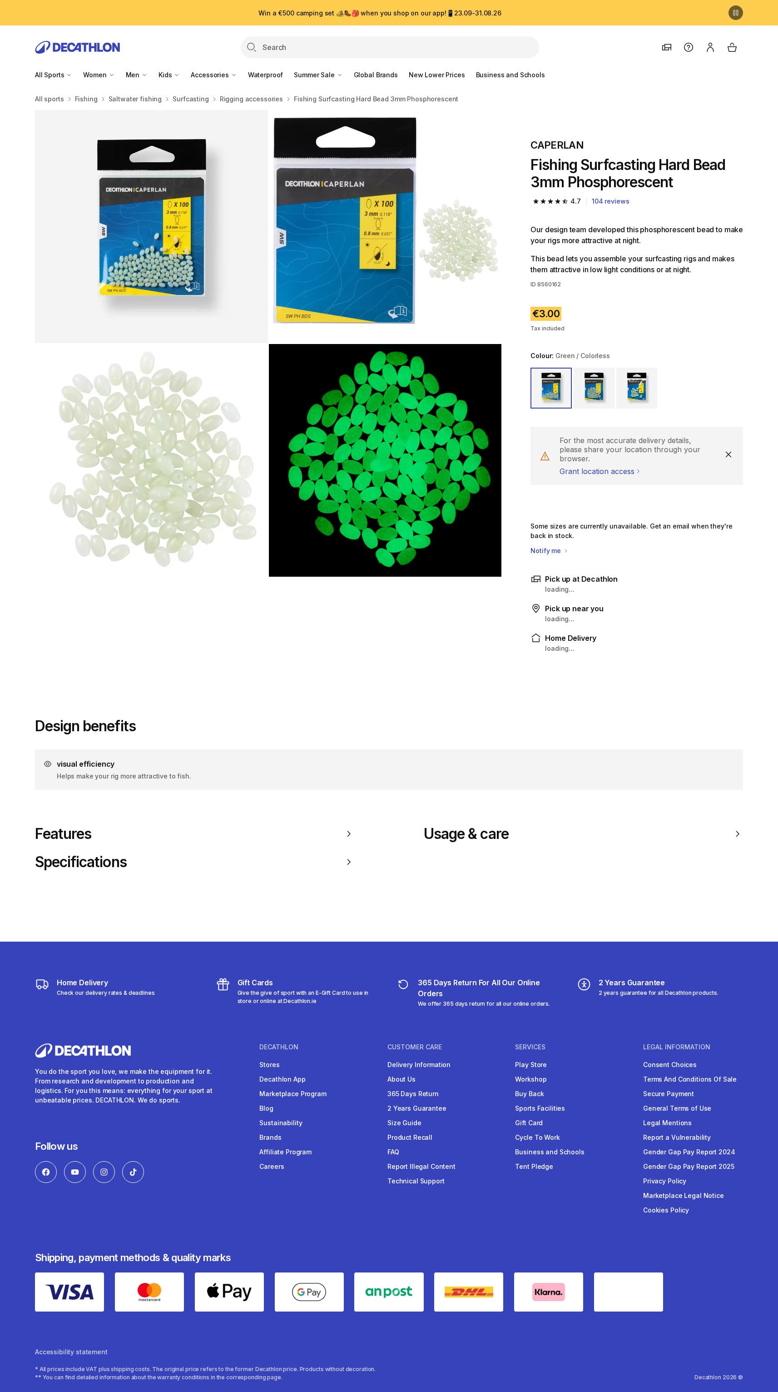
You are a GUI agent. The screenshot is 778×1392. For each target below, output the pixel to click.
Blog (266, 1108)
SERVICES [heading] (530, 1047)
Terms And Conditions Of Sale (690, 1079)
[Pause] (735, 12)
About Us (401, 1079)
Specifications (81, 862)
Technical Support (416, 1181)
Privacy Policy (664, 1181)
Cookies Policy (666, 1210)
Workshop (530, 1079)
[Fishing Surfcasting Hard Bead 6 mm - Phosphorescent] (151, 226)
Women (95, 75)
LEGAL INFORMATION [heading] (676, 1047)
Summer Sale (315, 75)
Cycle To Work (537, 1137)
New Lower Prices (437, 75)
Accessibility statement (71, 1352)
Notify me (546, 550)
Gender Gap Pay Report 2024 (689, 1152)
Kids (166, 75)
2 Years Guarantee (416, 1108)
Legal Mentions (667, 1123)
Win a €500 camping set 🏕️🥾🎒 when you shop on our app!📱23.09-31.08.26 (379, 13)
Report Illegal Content (421, 1166)
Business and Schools (510, 75)
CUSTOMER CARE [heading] (414, 1047)
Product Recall (409, 1137)
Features (63, 834)
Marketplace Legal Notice (683, 1195)
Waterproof (265, 75)
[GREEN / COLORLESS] (550, 388)
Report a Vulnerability (677, 1137)
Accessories (210, 75)
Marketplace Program (292, 1094)
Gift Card (529, 1123)
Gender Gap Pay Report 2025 (688, 1166)
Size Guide (404, 1123)
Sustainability (280, 1123)
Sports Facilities (540, 1108)
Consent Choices (670, 1064)
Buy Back (529, 1094)
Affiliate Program (285, 1152)
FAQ (393, 1152)
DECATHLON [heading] (278, 1047)
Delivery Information (419, 1064)
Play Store (531, 1064)
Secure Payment (668, 1094)
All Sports (50, 75)
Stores (269, 1064)
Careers (271, 1166)
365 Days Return (413, 1094)
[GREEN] (636, 388)
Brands (270, 1137)
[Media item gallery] (268, 343)
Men (133, 75)
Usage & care (466, 834)
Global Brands (376, 75)
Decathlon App (282, 1079)
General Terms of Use (677, 1108)
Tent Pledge (534, 1166)
